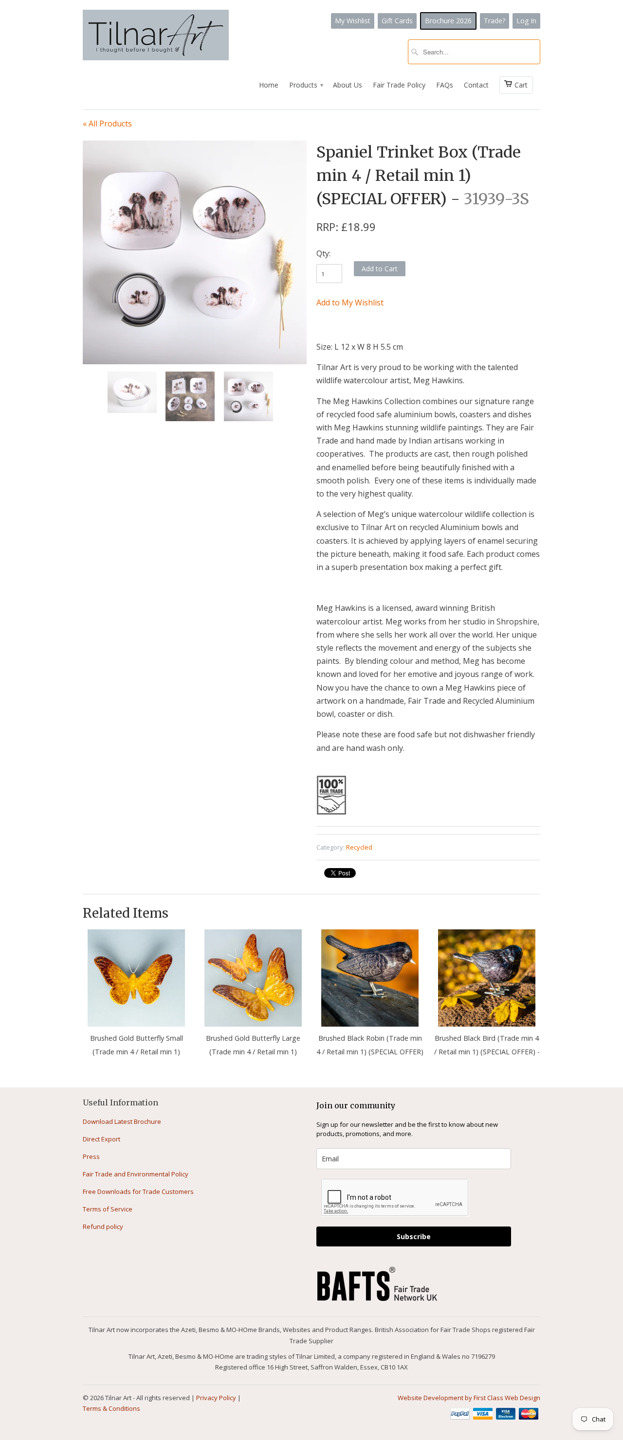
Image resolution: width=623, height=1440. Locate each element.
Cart (521, 84)
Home (268, 84)
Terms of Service (107, 1209)
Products (305, 84)
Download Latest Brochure (122, 1121)
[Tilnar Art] (156, 36)
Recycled (359, 847)
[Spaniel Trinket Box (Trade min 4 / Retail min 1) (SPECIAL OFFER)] (195, 234)
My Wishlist (352, 20)
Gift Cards (397, 20)
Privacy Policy (216, 1397)
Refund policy (103, 1226)
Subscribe (414, 1236)
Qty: (323, 253)
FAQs (444, 84)
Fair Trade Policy (399, 84)
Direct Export (101, 1139)
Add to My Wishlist (350, 302)
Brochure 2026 (448, 20)
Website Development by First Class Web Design (469, 1397)
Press (91, 1156)
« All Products (107, 123)
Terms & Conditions (111, 1408)
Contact (476, 84)
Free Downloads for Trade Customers (138, 1191)
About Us (347, 84)
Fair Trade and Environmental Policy (135, 1174)
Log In (526, 20)
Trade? (494, 20)
